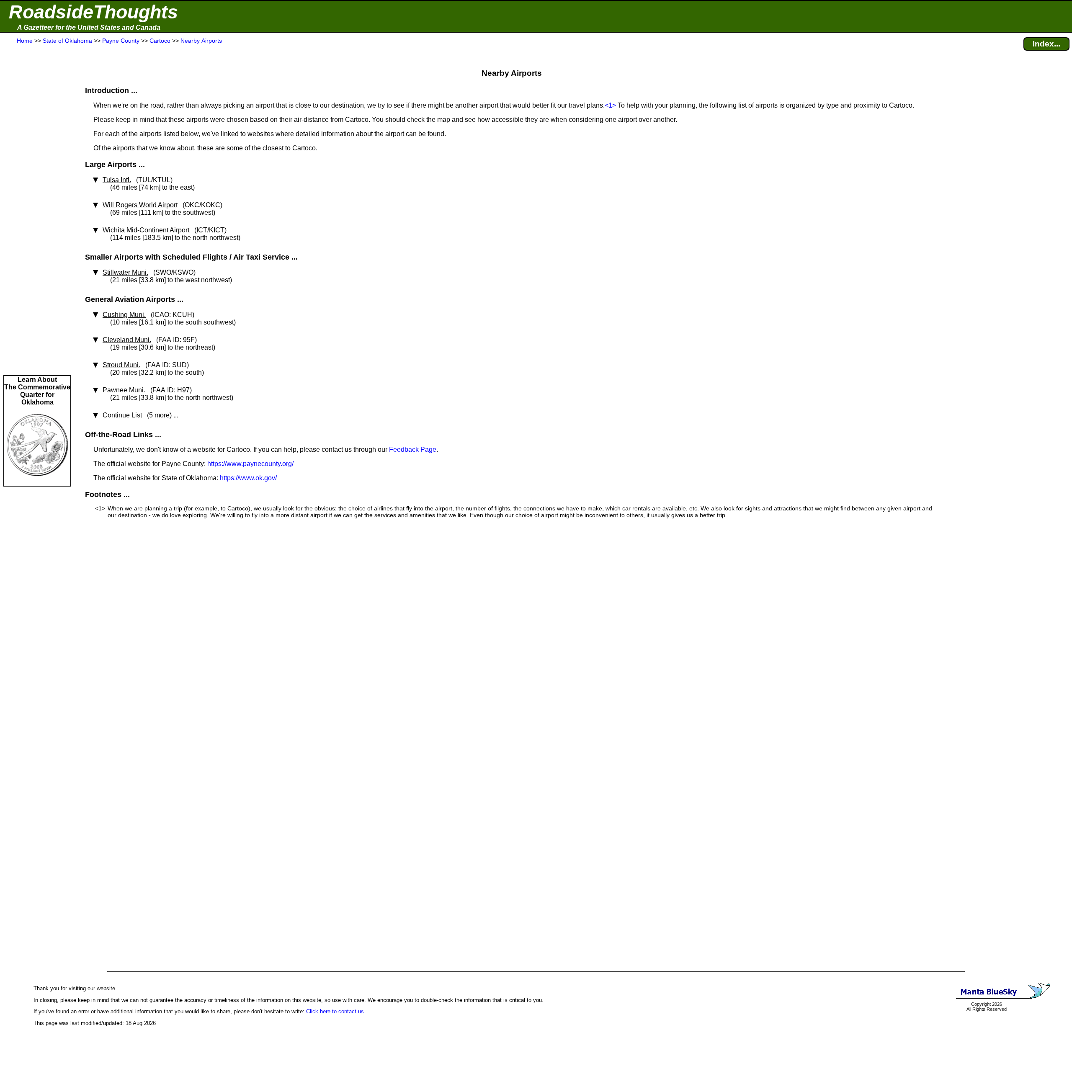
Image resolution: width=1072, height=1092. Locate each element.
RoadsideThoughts (93, 12)
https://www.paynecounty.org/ (250, 463)
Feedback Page (412, 449)
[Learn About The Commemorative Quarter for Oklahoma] (37, 481)
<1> (610, 105)
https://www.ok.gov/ (248, 478)
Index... (1046, 43)
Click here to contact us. (336, 1011)
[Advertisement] (37, 210)
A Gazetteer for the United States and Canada (88, 27)
